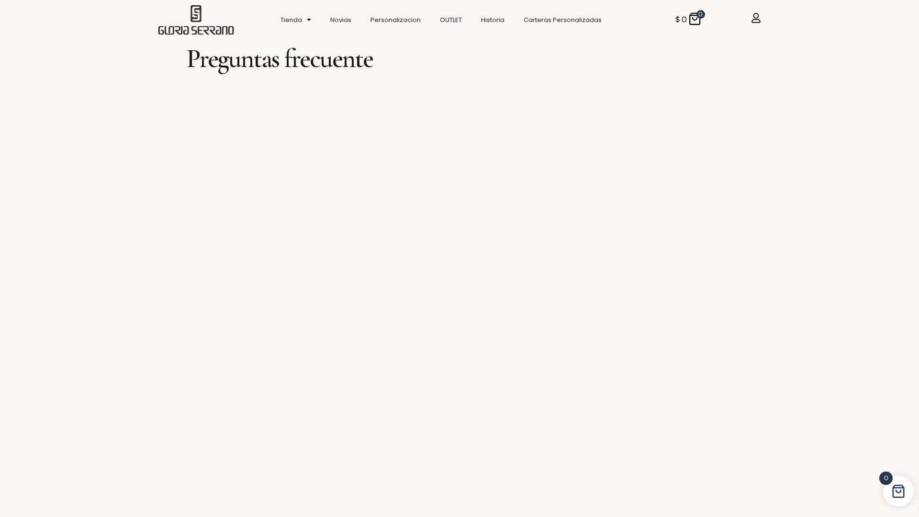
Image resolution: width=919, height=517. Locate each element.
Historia (492, 19)
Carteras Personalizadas (563, 19)
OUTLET (451, 19)
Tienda (291, 19)
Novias (340, 19)
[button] (296, 20)
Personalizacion (395, 19)
